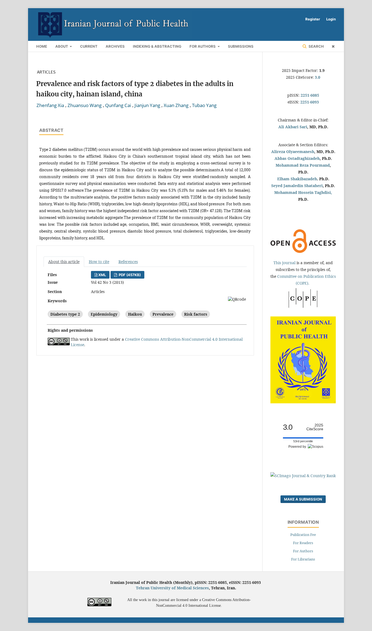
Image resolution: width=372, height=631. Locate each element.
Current (88, 46)
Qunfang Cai (118, 105)
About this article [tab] (64, 261)
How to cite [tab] (99, 261)
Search (316, 46)
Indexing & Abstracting (157, 46)
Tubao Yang (204, 105)
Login (331, 19)
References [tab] (128, 261)
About (62, 46)
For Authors (203, 46)
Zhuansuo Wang (85, 105)
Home (41, 46)
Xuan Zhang (176, 105)
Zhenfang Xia (50, 105)
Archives (115, 46)
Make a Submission (303, 499)
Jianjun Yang (147, 105)
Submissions (241, 46)
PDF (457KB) (129, 275)
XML (102, 275)
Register (312, 19)
